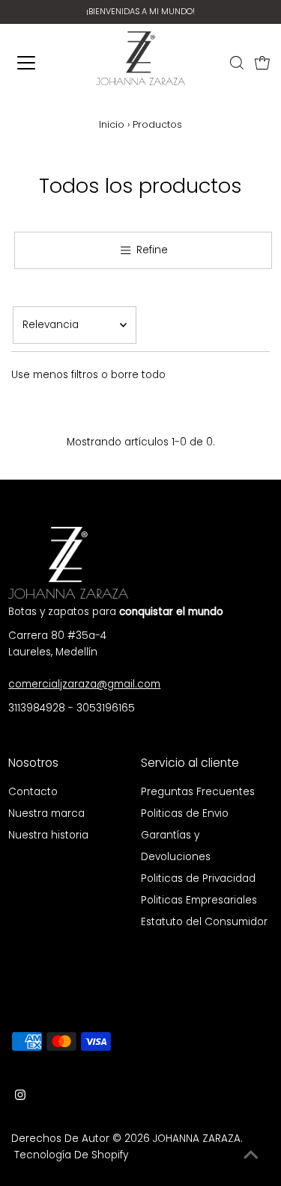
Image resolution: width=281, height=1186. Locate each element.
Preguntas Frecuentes (198, 792)
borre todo (138, 375)
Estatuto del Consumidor (204, 922)
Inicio (111, 124)
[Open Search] (237, 63)
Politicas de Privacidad (198, 878)
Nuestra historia (48, 835)
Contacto (33, 792)
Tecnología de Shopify (71, 1155)
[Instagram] (20, 1097)
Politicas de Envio (185, 813)
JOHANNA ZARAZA (197, 1138)
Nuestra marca (46, 813)
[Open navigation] (31, 62)
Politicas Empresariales (199, 900)
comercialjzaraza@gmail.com (84, 684)
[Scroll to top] (251, 1156)
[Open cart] (262, 63)
